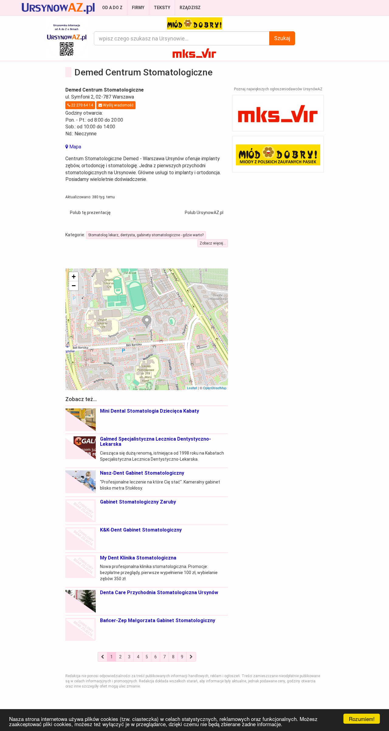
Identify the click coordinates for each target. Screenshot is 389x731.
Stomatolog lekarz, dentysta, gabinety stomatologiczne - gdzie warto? (146, 235)
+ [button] (74, 276)
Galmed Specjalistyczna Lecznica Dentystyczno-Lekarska (155, 441)
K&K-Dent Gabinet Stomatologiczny (141, 530)
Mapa (74, 147)
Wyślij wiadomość (117, 105)
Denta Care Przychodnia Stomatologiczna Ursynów (159, 592)
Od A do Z (112, 7)
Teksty (162, 7)
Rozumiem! (362, 718)
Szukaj (282, 38)
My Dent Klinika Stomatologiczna (138, 558)
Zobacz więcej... (213, 243)
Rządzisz (190, 7)
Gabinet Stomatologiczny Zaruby (138, 502)
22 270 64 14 (81, 105)
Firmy (138, 7)
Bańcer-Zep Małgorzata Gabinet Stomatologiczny (157, 620)
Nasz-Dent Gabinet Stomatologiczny (142, 473)
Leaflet (192, 387)
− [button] (74, 285)
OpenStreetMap (214, 387)
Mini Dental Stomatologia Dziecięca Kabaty (149, 411)
